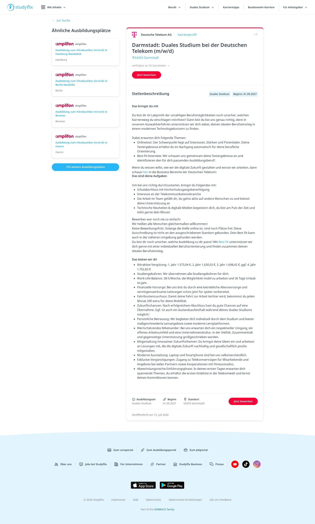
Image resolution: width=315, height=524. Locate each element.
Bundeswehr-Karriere (261, 7)
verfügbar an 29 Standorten (149, 65)
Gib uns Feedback (220, 499)
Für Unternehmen (131, 464)
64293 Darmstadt (147, 58)
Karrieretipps (231, 7)
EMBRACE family (164, 509)
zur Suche (63, 20)
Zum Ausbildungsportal (161, 450)
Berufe (172, 7)
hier (146, 172)
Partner (161, 464)
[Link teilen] (255, 34)
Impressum (118, 499)
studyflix (24, 7)
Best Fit (224, 242)
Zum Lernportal (123, 450)
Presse (219, 464)
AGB (135, 499)
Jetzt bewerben (146, 75)
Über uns (66, 464)
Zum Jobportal (199, 450)
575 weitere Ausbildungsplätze (85, 167)
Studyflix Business (190, 464)
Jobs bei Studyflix (96, 464)
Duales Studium (200, 7)
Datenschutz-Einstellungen (185, 499)
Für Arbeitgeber (293, 7)
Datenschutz (153, 499)
